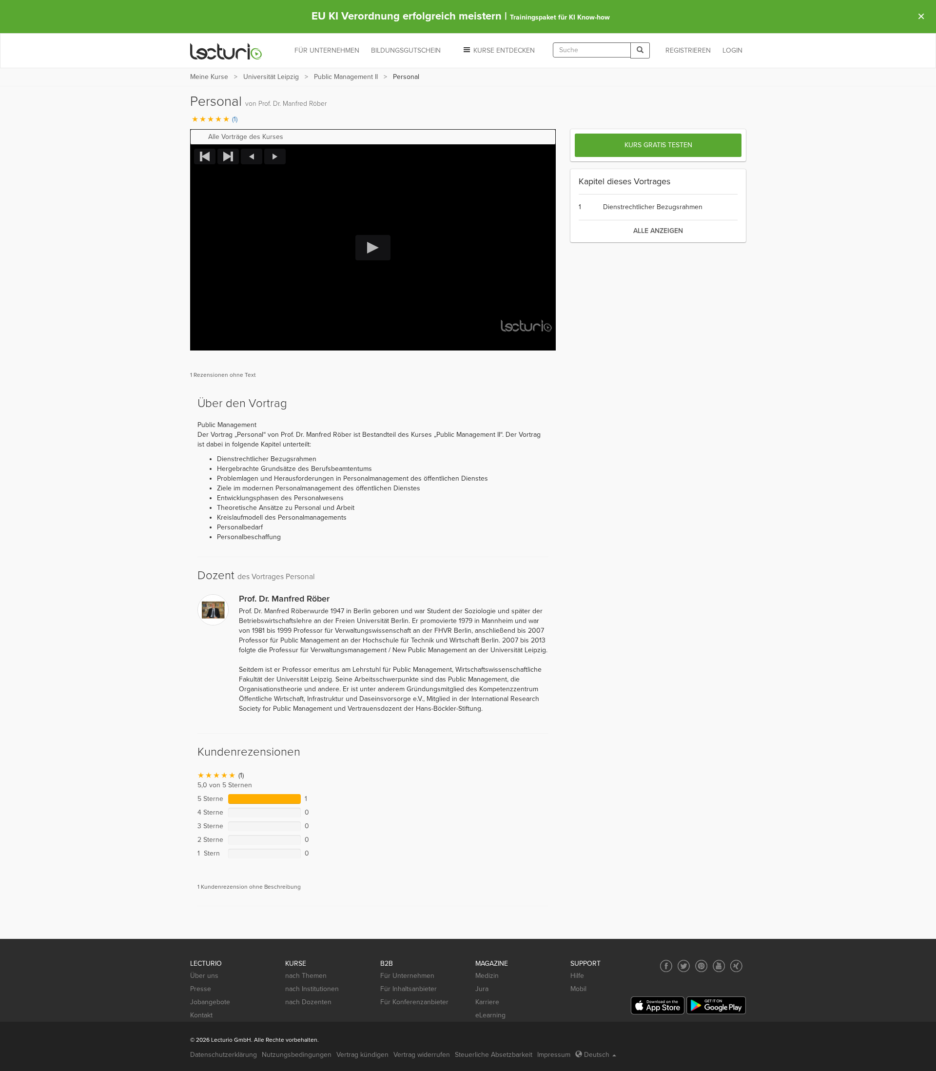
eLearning (490, 1015)
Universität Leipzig (271, 77)
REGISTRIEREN (688, 50)
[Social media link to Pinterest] (701, 966)
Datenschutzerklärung (223, 1055)
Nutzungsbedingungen (297, 1055)
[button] (373, 137)
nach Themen (306, 976)
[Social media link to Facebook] (666, 966)
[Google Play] (716, 1005)
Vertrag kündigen (362, 1055)
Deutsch (596, 1055)
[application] (373, 248)
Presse (200, 989)
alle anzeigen (658, 231)
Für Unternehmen (407, 976)
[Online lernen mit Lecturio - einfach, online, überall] (226, 51)
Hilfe (577, 976)
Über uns (204, 976)
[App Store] (657, 1005)
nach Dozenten (308, 1002)
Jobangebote (210, 1002)
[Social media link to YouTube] (719, 966)
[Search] (640, 50)
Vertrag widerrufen (421, 1055)
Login (732, 50)
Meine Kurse (209, 77)
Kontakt (201, 1015)
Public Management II (346, 77)
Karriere (487, 1002)
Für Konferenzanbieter (414, 1002)
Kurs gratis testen (658, 145)
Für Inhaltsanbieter (408, 989)
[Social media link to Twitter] (684, 966)
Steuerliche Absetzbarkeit (493, 1055)
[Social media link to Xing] (736, 966)
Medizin (487, 976)
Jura (481, 989)
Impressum (553, 1055)
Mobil (578, 989)
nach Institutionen (312, 989)
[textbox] (592, 50)
